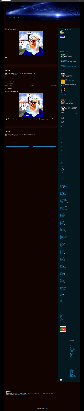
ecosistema (62, 215)
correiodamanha (62, 321)
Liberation (71, 374)
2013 (61, 177)
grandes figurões (63, 236)
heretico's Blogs (63, 94)
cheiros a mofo (62, 199)
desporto (61, 213)
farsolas (61, 221)
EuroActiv (71, 356)
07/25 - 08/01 (62, 141)
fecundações (62, 222)
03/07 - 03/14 (62, 161)
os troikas (61, 274)
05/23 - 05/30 (62, 151)
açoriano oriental (62, 312)
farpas (61, 220)
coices (61, 203)
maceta (9, 77)
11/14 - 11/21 (62, 129)
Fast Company (72, 358)
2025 (61, 118)
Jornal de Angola (72, 368)
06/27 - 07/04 (62, 146)
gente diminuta (62, 229)
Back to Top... (8, 404)
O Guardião (62, 106)
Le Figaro (71, 371)
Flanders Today (72, 360)
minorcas (61, 266)
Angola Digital (72, 344)
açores (61, 315)
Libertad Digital (72, 375)
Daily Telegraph (72, 349)
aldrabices (62, 184)
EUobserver (72, 355)
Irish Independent (72, 367)
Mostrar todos (76, 113)
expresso (61, 301)
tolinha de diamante (63, 283)
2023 (61, 121)
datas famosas (62, 210)
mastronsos (62, 264)
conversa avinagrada (64, 72)
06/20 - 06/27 (62, 147)
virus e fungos (62, 293)
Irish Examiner (72, 366)
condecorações (62, 206)
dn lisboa (61, 310)
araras (61, 187)
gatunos (61, 228)
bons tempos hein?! (64, 60)
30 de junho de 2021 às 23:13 (12, 81)
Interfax (71, 365)
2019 (61, 169)
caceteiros (62, 195)
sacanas (61, 280)
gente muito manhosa (63, 232)
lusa (60, 320)
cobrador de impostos (63, 202)
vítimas (61, 294)
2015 (61, 174)
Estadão (71, 354)
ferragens (61, 223)
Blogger (47, 408)
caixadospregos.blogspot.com (22, 394)
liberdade (61, 252)
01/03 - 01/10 (62, 166)
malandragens (62, 257)
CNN (70, 347)
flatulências (62, 224)
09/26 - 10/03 (62, 134)
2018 (61, 170)
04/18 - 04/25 (62, 155)
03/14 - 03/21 (62, 159)
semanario (61, 319)
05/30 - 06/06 (62, 150)
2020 (61, 168)
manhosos (62, 260)
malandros (62, 258)
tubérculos (62, 288)
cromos (61, 208)
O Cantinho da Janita (64, 99)
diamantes (62, 214)
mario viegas (62, 261)
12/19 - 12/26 (62, 126)
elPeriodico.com (72, 353)
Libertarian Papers (73, 376)
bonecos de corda (63, 194)
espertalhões (62, 216)
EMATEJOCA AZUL (64, 79)
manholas (61, 259)
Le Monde (71, 372)
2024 (61, 120)
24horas (61, 318)
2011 (61, 180)
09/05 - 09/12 (62, 137)
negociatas (62, 268)
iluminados (62, 243)
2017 (61, 172)
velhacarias (62, 289)
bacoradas (62, 192)
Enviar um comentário (10, 83)
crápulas (61, 207)
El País (71, 352)
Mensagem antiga (53, 85)
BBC (70, 345)
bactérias (61, 193)
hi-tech (61, 238)
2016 (61, 173)
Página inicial (32, 85)
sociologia (62, 282)
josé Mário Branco (63, 246)
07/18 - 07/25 (62, 142)
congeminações (63, 65)
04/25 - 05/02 (62, 154)
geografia (61, 235)
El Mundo (71, 351)
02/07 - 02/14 (62, 163)
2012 (61, 178)
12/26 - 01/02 (62, 125)
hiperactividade (62, 239)
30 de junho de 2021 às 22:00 (12, 74)
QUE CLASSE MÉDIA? (68, 107)
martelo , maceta (68, 29)
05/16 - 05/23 (62, 153)
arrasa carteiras (62, 188)
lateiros (61, 251)
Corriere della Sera (73, 348)
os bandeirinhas (62, 272)
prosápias (61, 279)
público (61, 300)
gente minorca (62, 231)
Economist (71, 350)
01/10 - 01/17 (62, 165)
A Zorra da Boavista (64, 53)
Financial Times (72, 359)
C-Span (71, 346)
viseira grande (19, 56)
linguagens (62, 253)
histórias (61, 242)
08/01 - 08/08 (62, 139)
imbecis (61, 244)
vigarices (61, 290)
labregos (61, 250)
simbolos (61, 281)
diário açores (62, 311)
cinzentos (61, 201)
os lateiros (62, 273)
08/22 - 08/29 (62, 138)
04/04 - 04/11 (62, 158)
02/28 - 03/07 (62, 162)
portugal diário (62, 304)
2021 (61, 124)
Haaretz (71, 364)
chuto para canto (63, 200)
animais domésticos (63, 186)
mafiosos (61, 254)
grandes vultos (62, 237)
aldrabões (62, 185)
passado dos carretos (63, 275)
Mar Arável (62, 96)
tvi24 (60, 317)
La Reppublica (72, 369)
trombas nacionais (63, 287)
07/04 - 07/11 (62, 145)
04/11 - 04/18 (62, 157)
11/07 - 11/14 (62, 130)
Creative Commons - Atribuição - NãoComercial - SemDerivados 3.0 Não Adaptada (40, 393)
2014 (61, 176)
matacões (61, 265)
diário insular (62, 314)
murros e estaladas (63, 267)
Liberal (71, 373)
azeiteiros (61, 191)
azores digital (62, 313)
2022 (61, 122)
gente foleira (62, 230)
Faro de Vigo (72, 357)
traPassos (61, 286)
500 (8, 72)
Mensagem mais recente (9, 85)
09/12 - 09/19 (62, 135)
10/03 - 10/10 (62, 133)
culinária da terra (63, 209)
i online (61, 316)
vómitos (61, 295)
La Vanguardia (72, 370)
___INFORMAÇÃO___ (68, 100)
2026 (61, 117)
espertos (61, 217)
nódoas (61, 271)
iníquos (61, 245)
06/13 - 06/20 (62, 149)
